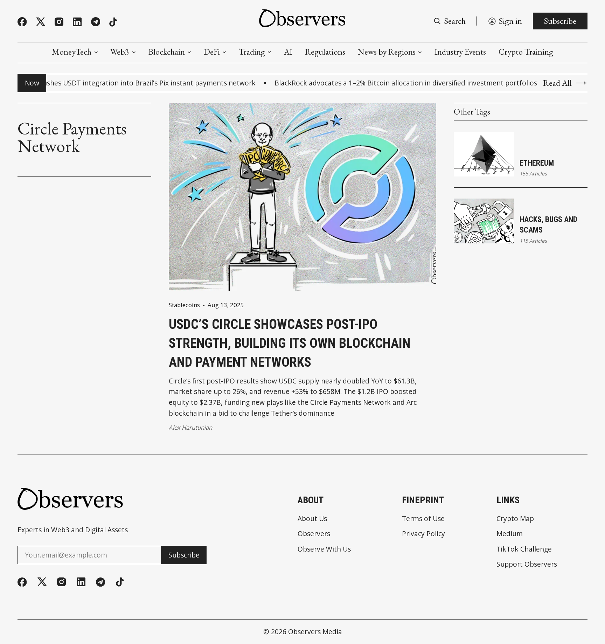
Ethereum (537, 163)
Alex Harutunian (190, 427)
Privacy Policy (423, 533)
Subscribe (560, 20)
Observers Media (315, 631)
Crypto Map (515, 518)
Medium (509, 533)
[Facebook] (22, 21)
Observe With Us (324, 549)
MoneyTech (71, 52)
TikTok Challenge (524, 549)
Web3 (119, 52)
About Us (312, 518)
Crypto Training (526, 52)
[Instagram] (59, 22)
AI (288, 52)
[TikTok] (113, 22)
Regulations (325, 52)
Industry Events (460, 52)
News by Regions (387, 52)
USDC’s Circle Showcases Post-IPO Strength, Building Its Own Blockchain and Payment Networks (289, 342)
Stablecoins (184, 305)
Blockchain (166, 52)
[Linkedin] (77, 22)
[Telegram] (95, 21)
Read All (557, 83)
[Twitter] (40, 22)
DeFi (212, 52)
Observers (314, 533)
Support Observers (526, 564)
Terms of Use (423, 518)
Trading (252, 52)
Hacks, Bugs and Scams (548, 224)
